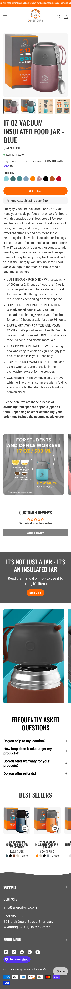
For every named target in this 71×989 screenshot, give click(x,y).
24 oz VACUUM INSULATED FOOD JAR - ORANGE (47, 845)
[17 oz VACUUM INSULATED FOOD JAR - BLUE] (11, 106)
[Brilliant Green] (13, 178)
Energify (17, 969)
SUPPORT (9, 887)
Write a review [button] (35, 532)
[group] (35, 3)
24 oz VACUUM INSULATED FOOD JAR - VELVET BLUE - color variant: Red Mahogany (14, 855)
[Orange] (32, 178)
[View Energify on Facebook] (21, 952)
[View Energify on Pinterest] (29, 952)
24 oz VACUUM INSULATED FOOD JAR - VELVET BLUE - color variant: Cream (17, 855)
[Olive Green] (19, 178)
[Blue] (6, 178)
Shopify (41, 969)
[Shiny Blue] (26, 178)
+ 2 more (24, 856)
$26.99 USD (17, 851)
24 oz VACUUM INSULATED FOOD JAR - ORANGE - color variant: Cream (40, 855)
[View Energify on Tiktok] (14, 952)
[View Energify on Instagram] (6, 952)
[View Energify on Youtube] (37, 952)
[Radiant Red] (58, 178)
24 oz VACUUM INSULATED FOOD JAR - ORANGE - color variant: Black (44, 855)
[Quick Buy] (25, 828)
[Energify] (35, 16)
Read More (35, 593)
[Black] (45, 178)
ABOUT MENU (12, 939)
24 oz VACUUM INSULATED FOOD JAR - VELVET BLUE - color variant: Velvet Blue (7, 855)
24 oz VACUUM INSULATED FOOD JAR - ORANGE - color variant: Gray (48, 855)
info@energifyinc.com (20, 907)
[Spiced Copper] (52, 178)
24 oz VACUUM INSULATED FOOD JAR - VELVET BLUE (17, 845)
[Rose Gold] (39, 178)
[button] (58, 16)
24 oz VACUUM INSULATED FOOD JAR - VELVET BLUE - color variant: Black (10, 855)
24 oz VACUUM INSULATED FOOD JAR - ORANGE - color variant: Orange (37, 855)
